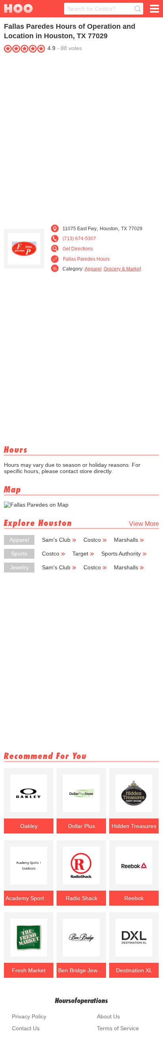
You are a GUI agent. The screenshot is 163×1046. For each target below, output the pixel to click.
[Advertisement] (81, 136)
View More (144, 523)
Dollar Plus (81, 826)
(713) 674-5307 (79, 238)
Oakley (29, 826)
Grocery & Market (122, 269)
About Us (108, 1016)
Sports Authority (121, 553)
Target (80, 553)
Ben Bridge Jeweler (81, 970)
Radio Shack (81, 898)
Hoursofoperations (81, 1000)
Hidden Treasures (134, 826)
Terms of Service (118, 1028)
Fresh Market (28, 970)
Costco (92, 540)
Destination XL (134, 970)
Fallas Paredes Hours (86, 259)
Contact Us (26, 1028)
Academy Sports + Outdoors (29, 898)
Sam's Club (56, 540)
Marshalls (126, 540)
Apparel (93, 269)
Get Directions (78, 249)
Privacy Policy (29, 1016)
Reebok (134, 898)
